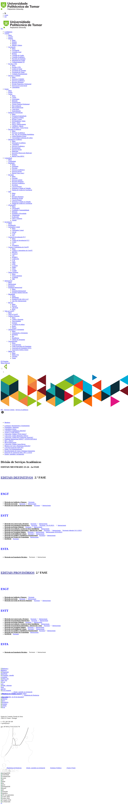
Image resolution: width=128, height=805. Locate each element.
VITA (14, 269)
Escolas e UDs (12, 64)
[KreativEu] (4, 702)
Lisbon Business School (19, 136)
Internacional (8, 281)
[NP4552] (4, 699)
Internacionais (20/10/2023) (54, 532)
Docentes (11, 175)
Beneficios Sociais (17, 198)
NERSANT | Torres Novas (20, 127)
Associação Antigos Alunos (20, 349)
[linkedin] (13, 771)
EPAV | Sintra (16, 122)
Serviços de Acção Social (19, 85)
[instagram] (5, 771)
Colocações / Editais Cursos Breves (14, 444)
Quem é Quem (70, 768)
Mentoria (14, 212)
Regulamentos (16, 148)
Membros (7, 422)
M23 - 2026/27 (8, 441)
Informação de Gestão (18, 60)
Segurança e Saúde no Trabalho (21, 188)
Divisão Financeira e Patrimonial (21, 84)
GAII (13, 233)
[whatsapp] (20, 771)
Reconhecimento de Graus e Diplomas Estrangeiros (19, 451)
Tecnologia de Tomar (18, 72)
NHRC (14, 267)
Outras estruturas (13, 272)
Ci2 (13, 244)
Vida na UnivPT (9, 311)
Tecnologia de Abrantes (19, 70)
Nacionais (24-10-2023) (46, 525)
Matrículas (15, 151)
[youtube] (9, 771)
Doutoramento (16, 102)
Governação (11, 47)
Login (6, 15)
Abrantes (14, 356)
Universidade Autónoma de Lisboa (22, 138)
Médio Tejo (11, 351)
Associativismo (12, 341)
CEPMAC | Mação (17, 126)
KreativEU (11, 286)
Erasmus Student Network (20, 292)
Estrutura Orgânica (55, 768)
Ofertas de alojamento (18, 339)
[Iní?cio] (20, 10)
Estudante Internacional (15, 287)
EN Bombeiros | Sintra (18, 121)
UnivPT (6, 33)
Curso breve (15, 109)
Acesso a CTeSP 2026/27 (12, 432)
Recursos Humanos (18, 82)
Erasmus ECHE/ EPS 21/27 (20, 299)
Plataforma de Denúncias (14, 768)
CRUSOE (15, 307)
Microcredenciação (17, 107)
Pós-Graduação (16, 106)
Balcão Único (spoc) (18, 173)
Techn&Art (15, 245)
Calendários (15, 144)
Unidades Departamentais (19, 74)
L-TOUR (15, 265)
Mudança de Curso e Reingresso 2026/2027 (17, 446)
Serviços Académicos (18, 80)
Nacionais (42, 535)
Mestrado (15, 101)
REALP (10, 302)
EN (5, 17)
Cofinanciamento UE (18, 62)
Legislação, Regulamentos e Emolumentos (17, 425)
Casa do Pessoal (17, 186)
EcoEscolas (15, 217)
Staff (9, 191)
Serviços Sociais (17, 149)
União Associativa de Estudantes (21, 346)
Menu (10, 35)
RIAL (14, 309)
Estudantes (11, 163)
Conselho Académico (18, 57)
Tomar (14, 358)
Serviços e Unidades (14, 75)
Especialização (16, 111)
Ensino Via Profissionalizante (13, 449)
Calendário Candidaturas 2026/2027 (15, 431)
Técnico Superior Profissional (21, 104)
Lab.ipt (14, 232)
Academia (15, 277)
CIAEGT (15, 254)
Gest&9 (14, 270)
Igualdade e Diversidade (19, 213)
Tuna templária (16, 321)
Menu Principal (5, 363)
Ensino (6, 89)
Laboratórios (15, 87)
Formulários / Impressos (11, 427)
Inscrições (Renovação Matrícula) (22, 153)
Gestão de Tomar (17, 69)
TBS (13, 279)
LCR (13, 260)
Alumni (14, 220)
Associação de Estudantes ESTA (21, 348)
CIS (13, 255)
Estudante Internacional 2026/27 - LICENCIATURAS (20, 439)
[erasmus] (4, 704)
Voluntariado (16, 215)
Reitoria (14, 53)
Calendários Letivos (10, 429)
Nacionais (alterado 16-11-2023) (72, 530)
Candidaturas (8, 32)
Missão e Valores (17, 45)
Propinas (14, 154)
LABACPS (15, 259)
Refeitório (15, 334)
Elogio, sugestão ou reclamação (35, 768)
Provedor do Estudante (18, 59)
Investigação (8, 222)
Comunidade (8, 158)
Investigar (15, 185)
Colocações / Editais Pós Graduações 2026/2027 (18, 437)
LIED (13, 262)
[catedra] (3, 705)
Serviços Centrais (17, 180)
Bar (13, 336)
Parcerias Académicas (14, 129)
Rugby (14, 326)
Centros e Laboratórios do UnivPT (18, 247)
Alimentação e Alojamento (16, 329)
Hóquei (14, 328)
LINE (13, 264)
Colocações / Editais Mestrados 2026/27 (16, 436)
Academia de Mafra (18, 117)
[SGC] (3, 700)
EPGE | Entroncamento (19, 124)
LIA (13, 235)
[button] (1, 803)
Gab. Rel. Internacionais (19, 301)
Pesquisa (5, 361)
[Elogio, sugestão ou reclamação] (6, 690)
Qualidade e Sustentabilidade (20, 210)
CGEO (14, 242)
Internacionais (45, 529)
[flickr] (16, 771)
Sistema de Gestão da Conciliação (22, 190)
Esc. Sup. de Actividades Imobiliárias (23, 134)
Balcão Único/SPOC (18, 156)
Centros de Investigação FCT (17, 237)
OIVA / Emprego (17, 218)
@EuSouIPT (12, 205)
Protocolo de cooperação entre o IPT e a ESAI (18, 452)
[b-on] (3, 707)
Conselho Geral (16, 52)
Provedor (14, 168)
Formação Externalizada (15, 112)
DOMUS (15, 257)
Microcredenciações (10, 442)
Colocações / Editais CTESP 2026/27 (15, 434)
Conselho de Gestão (18, 55)
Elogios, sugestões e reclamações (14, 454)
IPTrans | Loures (17, 119)
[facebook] (2, 771)
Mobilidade (11, 294)
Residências (15, 338)
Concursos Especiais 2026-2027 (14, 447)
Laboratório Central (14, 227)
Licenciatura (15, 99)
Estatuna (14, 323)
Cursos (10, 94)
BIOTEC (15, 252)
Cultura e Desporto (13, 316)
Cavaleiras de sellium (18, 324)
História (10, 38)
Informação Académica (15, 139)
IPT (2, 28)
